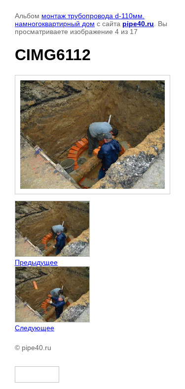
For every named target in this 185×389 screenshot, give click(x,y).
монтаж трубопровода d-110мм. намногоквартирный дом (80, 20)
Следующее (34, 328)
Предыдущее (36, 262)
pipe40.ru (138, 24)
